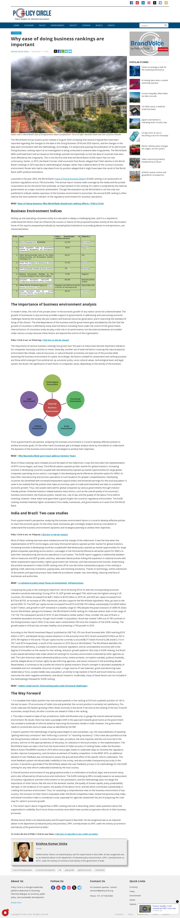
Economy (29, 25)
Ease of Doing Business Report (70, 178)
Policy (42, 25)
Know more (16, 902)
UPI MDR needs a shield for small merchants (153, 107)
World (99, 25)
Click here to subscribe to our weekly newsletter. (76, 834)
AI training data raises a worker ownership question (155, 81)
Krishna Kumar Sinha (20, 51)
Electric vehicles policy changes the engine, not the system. (155, 147)
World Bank (100, 870)
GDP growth (69, 870)
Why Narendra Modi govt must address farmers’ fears (47, 455)
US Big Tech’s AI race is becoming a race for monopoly (155, 134)
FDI (60, 870)
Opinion (86, 25)
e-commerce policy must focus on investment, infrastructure (50, 583)
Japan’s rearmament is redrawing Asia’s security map (154, 121)
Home (16, 25)
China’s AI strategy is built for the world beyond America (154, 68)
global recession (84, 870)
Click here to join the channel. (54, 534)
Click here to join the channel (56, 340)
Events (111, 25)
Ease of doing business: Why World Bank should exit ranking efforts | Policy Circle (61, 203)
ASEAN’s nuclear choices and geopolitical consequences (154, 173)
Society (73, 25)
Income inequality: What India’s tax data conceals (155, 94)
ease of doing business (22, 870)
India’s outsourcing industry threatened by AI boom (153, 160)
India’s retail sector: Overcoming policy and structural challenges (52, 685)
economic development (45, 870)
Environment (57, 25)
